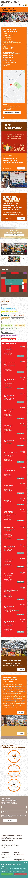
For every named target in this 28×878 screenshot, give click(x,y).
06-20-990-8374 (8, 549)
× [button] (26, 862)
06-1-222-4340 (10, 589)
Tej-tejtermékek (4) (8, 308)
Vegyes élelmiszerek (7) (10, 335)
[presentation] (4, 259)
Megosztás (8, 168)
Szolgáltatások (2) (8, 322)
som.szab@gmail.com (13, 610)
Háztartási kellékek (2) (10, 311)
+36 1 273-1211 (7, 39)
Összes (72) (6, 305)
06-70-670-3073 (10, 470)
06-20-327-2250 (10, 365)
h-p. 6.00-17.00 (10, 455)
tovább (21, 168)
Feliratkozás (10, 820)
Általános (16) (7, 332)
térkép (20, 356)
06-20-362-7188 (10, 609)
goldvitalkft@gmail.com (13, 590)
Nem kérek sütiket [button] (20, 874)
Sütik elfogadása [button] (7, 874)
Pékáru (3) (5, 318)
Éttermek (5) (19, 325)
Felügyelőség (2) (17, 318)
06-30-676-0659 (10, 529)
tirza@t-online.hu (11, 514)
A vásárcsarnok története (12, 112)
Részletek (23, 871)
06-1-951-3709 (9, 512)
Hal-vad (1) (5, 315)
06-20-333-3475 (10, 624)
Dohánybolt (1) (17, 315)
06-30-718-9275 (10, 548)
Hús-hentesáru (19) (8, 339)
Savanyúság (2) (7, 325)
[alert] (14, 869)
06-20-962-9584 (10, 398)
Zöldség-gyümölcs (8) (9, 329)
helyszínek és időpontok (14, 235)
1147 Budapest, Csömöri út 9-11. (8, 34)
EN (23, 5)
